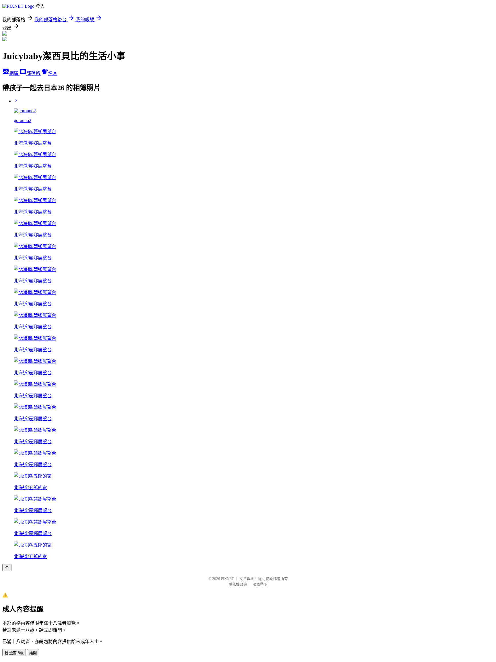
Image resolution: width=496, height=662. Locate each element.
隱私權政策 (237, 584)
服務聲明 (260, 584)
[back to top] (6, 567)
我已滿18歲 (14, 653)
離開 (33, 653)
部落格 (33, 73)
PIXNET (227, 578)
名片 (52, 73)
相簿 (14, 73)
